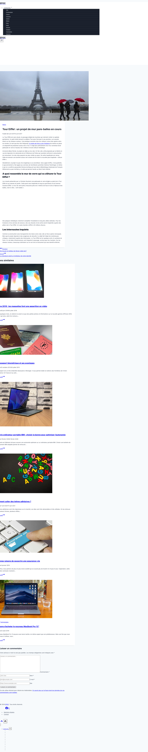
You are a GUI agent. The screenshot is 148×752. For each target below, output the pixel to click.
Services (8, 27)
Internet (7, 18)
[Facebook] (6, 709)
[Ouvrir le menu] (1, 40)
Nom (32, 675)
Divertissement (9, 12)
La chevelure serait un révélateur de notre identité (15, 255)
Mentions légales (9, 712)
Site (31, 683)
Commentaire (45, 672)
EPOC (7, 704)
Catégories (6, 729)
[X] (9, 709)
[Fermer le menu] (0, 724)
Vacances (8, 34)
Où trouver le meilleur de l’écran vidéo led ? (13, 250)
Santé (7, 25)
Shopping (8, 29)
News (7, 23)
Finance (8, 14)
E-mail (32, 679)
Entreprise (8, 16)
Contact (6, 714)
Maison (7, 20)
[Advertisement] (74, 54)
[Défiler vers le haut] (1, 721)
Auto (7, 10)
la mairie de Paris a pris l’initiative (39, 143)
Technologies (9, 31)
